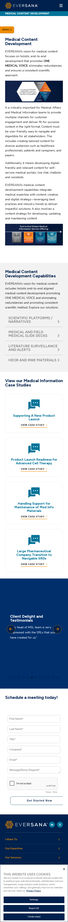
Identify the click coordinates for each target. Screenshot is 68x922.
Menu (6, 29)
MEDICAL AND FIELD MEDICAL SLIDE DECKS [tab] (27, 334)
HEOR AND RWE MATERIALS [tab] (32, 360)
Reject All (34, 908)
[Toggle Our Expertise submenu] (59, 849)
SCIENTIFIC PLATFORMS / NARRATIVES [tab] (30, 320)
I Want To (11, 839)
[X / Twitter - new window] (60, 825)
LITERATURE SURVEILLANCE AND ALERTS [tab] (33, 348)
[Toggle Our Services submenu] (59, 858)
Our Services (13, 857)
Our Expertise (14, 848)
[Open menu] (61, 5)
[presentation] (11, 629)
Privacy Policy (33, 890)
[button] (10, 677)
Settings (34, 899)
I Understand (34, 916)
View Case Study (32, 425)
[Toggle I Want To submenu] (59, 840)
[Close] (64, 869)
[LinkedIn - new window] (52, 825)
